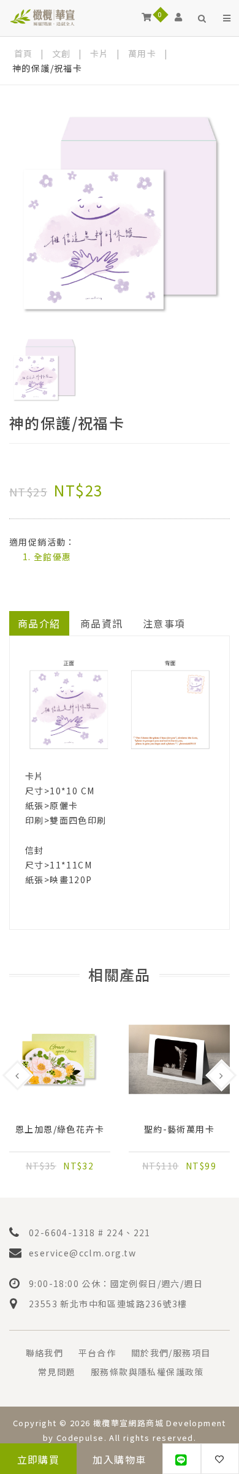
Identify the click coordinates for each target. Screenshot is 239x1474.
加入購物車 (119, 1459)
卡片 (99, 53)
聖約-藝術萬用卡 (179, 1129)
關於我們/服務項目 (171, 1353)
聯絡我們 (45, 1353)
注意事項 (164, 623)
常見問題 (57, 1372)
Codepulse (80, 1437)
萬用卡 (142, 53)
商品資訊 (101, 623)
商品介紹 (39, 623)
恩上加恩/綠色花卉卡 (59, 1129)
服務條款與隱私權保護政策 (147, 1372)
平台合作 (97, 1353)
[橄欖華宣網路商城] (42, 17)
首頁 (23, 53)
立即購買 (38, 1459)
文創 (61, 53)
